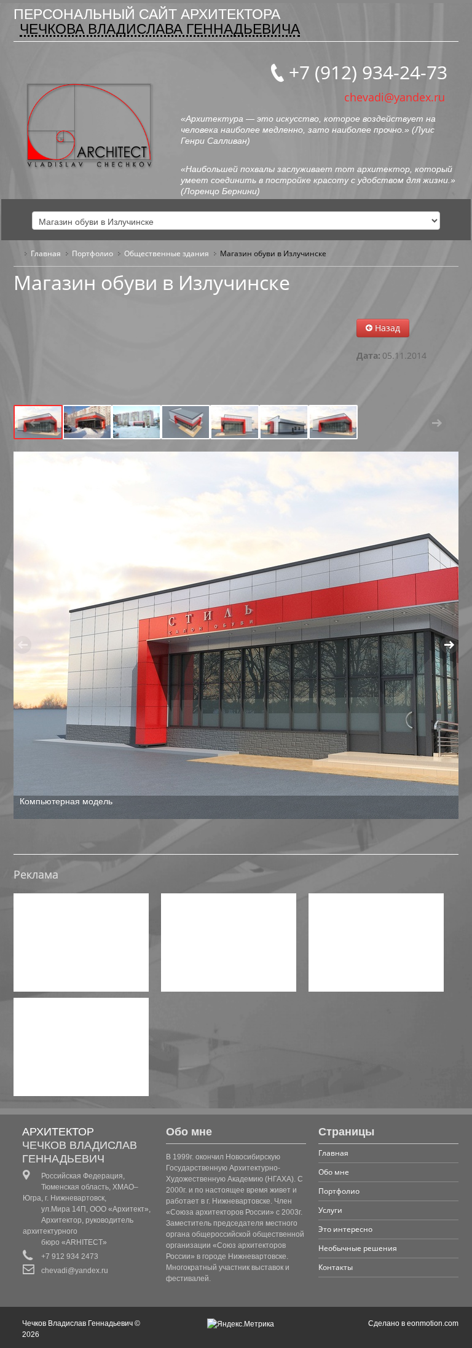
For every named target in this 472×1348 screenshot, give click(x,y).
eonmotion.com (432, 1323)
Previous (35, 423)
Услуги (330, 1210)
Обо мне (333, 1172)
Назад (386, 328)
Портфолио (92, 253)
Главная (46, 253)
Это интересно (345, 1229)
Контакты (335, 1267)
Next (437, 423)
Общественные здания (166, 253)
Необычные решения (357, 1248)
